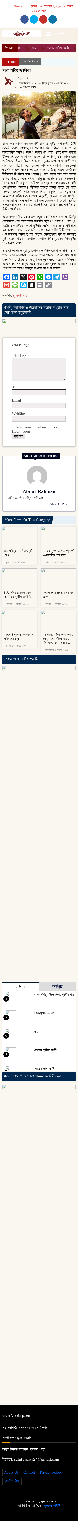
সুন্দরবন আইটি (51, 1506)
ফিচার (35, 61)
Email (16, 400)
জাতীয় (27, 61)
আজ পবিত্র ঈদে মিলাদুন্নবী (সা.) (54, 994)
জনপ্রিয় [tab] (57, 986)
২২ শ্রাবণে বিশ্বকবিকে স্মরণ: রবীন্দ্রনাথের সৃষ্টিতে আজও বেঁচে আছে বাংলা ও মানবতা (58, 639)
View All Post (59, 504)
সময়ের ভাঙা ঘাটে (44, 1069)
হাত (27, 48)
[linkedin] (43, 19)
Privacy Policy (51, 1472)
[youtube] (52, 19)
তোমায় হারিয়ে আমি (51, 48)
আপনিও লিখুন (12, 1481)
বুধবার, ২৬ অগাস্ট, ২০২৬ (15, 562)
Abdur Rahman (39, 491)
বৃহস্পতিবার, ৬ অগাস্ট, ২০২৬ (56, 650)
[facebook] (24, 19)
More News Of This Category (27, 519)
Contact (29, 1472)
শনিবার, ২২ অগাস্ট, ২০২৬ (55, 562)
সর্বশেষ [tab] (20, 987)
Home (11, 61)
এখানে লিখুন (19, 355)
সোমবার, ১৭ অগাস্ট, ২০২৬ (16, 604)
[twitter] (34, 19)
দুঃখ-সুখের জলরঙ (44, 1013)
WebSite (18, 414)
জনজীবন (20, 295)
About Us (11, 1472)
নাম (14, 387)
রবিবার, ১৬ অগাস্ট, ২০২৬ (15, 645)
